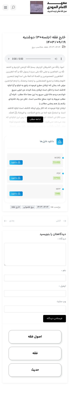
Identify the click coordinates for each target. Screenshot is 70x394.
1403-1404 (54, 47)
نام (63, 270)
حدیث (35, 369)
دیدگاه (61, 239)
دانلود (14, 162)
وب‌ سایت (61, 301)
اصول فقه (35, 336)
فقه (46, 47)
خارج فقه (15, 207)
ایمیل (62, 286)
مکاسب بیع (37, 47)
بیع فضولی (28, 207)
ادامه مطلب (35, 119)
